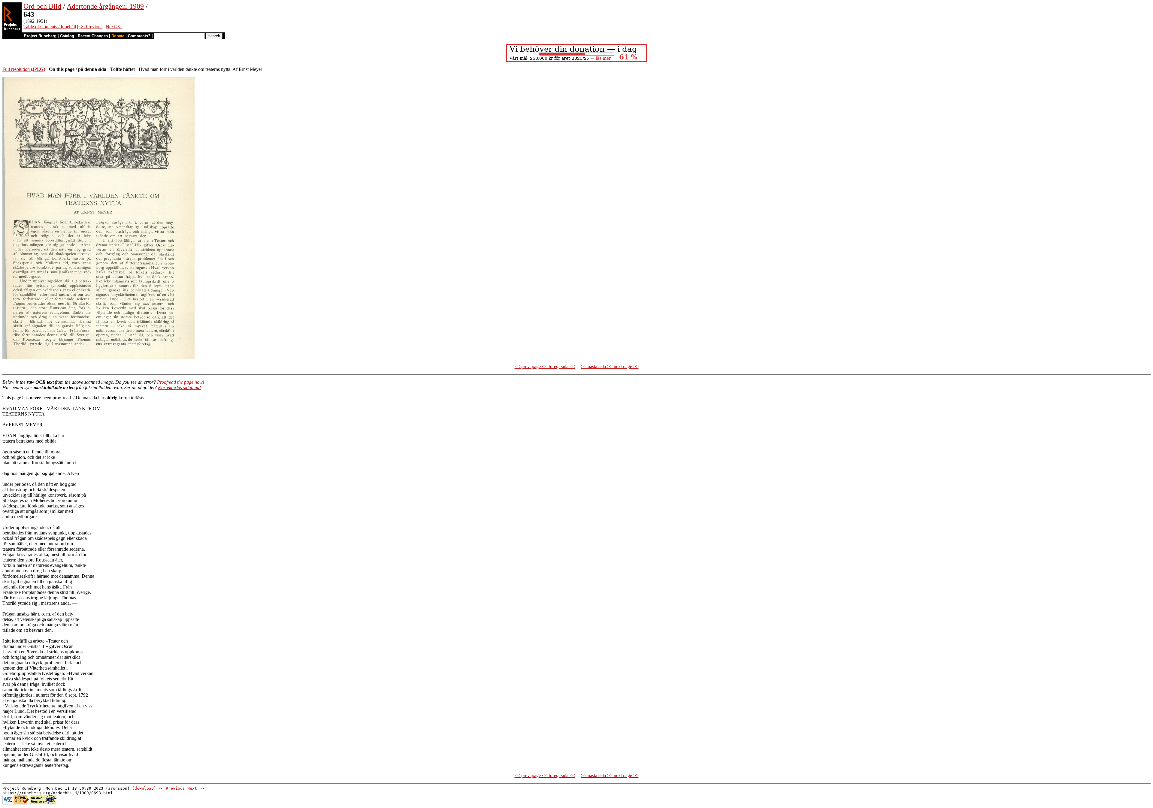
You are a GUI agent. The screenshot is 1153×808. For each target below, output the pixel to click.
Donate (117, 36)
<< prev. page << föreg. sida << (545, 366)
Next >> (114, 26)
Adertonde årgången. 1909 (105, 6)
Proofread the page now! (180, 382)
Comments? (139, 36)
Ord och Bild (42, 6)
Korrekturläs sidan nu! (179, 387)
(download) (144, 788)
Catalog (67, 36)
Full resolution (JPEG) (23, 69)
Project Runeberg (40, 36)
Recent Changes (93, 36)
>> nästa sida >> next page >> (610, 366)
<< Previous (90, 26)
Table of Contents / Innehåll (49, 26)
